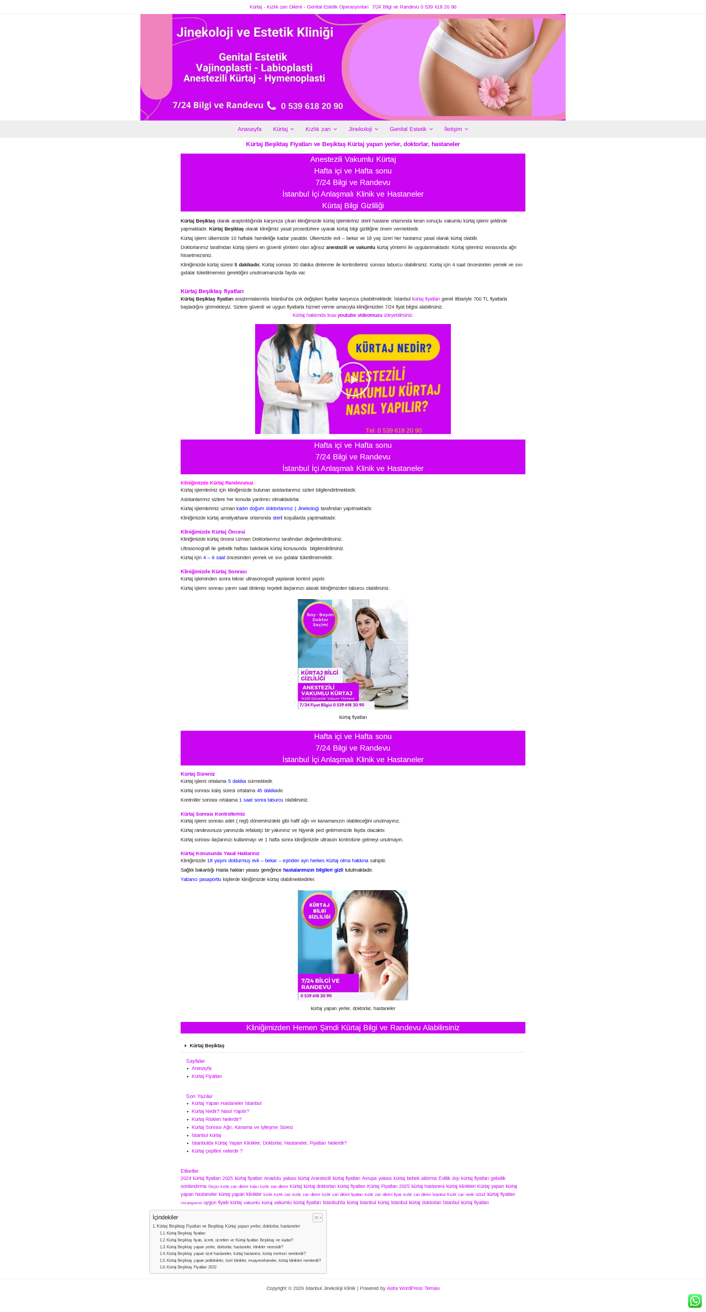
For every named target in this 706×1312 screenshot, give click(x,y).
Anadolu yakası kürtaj (286, 1178)
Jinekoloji (360, 129)
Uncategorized (191, 1203)
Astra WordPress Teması (413, 1288)
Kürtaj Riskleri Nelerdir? (216, 1119)
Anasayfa (249, 129)
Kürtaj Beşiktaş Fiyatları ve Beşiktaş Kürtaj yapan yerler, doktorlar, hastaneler (228, 1225)
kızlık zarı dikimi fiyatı (383, 1194)
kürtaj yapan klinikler (240, 1194)
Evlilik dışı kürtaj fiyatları (463, 1178)
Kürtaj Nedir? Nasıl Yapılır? (220, 1111)
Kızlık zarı (318, 129)
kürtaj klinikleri (460, 1186)
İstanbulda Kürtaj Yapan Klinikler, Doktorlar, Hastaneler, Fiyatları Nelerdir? (269, 1143)
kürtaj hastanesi (428, 1186)
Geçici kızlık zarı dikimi (228, 1186)
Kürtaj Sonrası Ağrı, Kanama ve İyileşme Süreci (242, 1127)
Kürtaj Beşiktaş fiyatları (186, 1233)
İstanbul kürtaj (206, 1135)
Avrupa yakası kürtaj (383, 1178)
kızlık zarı (282, 1194)
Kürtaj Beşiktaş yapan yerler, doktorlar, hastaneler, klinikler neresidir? (225, 1247)
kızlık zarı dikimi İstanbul (424, 1194)
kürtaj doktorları (320, 1186)
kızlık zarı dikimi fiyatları (342, 1194)
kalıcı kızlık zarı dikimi (269, 1186)
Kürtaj (280, 129)
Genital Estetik (408, 129)
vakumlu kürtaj (258, 1202)
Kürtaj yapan (490, 1186)
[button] (291, 129)
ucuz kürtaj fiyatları (495, 1194)
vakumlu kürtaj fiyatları (297, 1202)
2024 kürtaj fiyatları (201, 1178)
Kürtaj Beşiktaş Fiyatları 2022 (191, 1267)
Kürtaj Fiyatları (207, 1076)
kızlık (267, 1194)
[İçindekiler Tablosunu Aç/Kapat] (315, 1217)
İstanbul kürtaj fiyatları (466, 1202)
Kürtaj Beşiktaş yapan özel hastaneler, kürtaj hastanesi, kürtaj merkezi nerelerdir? (236, 1253)
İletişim (453, 129)
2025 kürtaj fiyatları (242, 1178)
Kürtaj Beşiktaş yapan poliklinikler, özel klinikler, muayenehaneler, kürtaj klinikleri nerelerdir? (244, 1260)
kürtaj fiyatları (426, 299)
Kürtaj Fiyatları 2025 (388, 1186)
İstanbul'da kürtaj (340, 1202)
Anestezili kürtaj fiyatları (335, 1178)
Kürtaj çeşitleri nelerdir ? (217, 1151)
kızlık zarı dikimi (306, 1194)
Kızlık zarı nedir (460, 1194)
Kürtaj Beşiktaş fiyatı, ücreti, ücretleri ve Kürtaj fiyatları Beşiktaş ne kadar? (230, 1240)
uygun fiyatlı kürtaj (223, 1202)
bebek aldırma (422, 1178)
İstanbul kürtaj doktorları (416, 1202)
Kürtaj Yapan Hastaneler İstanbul (226, 1103)
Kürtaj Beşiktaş (207, 1045)
